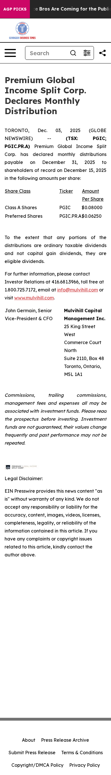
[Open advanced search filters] (87, 52)
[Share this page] (102, 53)
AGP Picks (14, 9)
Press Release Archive (65, 740)
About (28, 740)
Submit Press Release (32, 752)
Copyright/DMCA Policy (37, 765)
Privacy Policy (84, 765)
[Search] (73, 52)
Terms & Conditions (82, 752)
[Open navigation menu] (10, 53)
